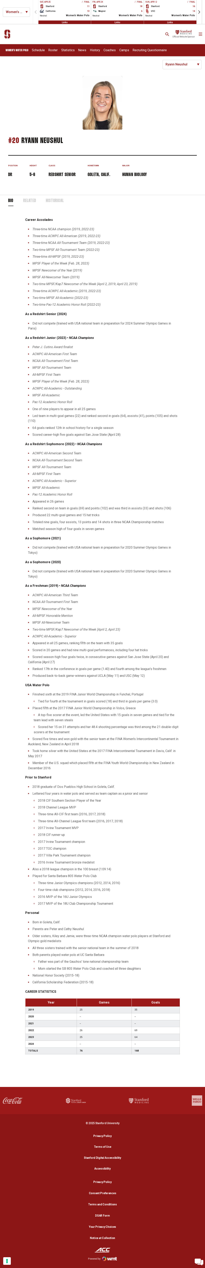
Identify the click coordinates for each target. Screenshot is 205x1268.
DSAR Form (102, 1215)
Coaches (110, 50)
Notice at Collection (102, 1238)
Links (65, 22)
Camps (124, 50)
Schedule (38, 50)
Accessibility (103, 1168)
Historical (55, 201)
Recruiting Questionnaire (150, 50)
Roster (53, 50)
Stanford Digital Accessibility (103, 1157)
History (95, 50)
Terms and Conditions (102, 1204)
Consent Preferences (102, 1193)
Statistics (68, 50)
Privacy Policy (103, 1136)
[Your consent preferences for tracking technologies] (7, 1261)
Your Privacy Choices (102, 1226)
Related (29, 201)
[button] (199, 12)
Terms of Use (102, 1146)
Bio (10, 201)
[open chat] (199, 1262)
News (82, 50)
